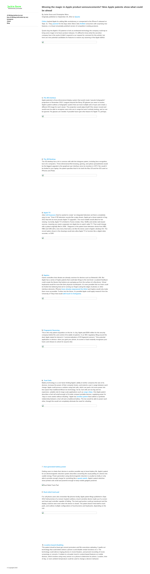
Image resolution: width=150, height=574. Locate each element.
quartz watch (82, 478)
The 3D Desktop (50, 159)
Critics (44, 21)
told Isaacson (51, 215)
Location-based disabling (53, 545)
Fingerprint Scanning (52, 330)
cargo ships (88, 392)
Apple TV (47, 213)
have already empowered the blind (74, 289)
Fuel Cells (48, 380)
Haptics (46, 275)
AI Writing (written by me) (15, 15)
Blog (8, 23)
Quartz (77, 17)
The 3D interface (50, 98)
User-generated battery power (55, 467)
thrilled (82, 24)
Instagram (10, 19)
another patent (82, 396)
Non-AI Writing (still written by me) (17, 17)
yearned (55, 24)
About (9, 21)
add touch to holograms (72, 294)
